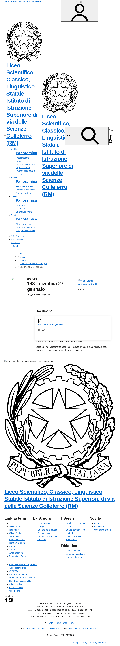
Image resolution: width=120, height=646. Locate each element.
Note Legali (14, 591)
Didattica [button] (15, 215)
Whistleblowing (16, 553)
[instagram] (110, 141)
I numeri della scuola (25, 171)
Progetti (14, 246)
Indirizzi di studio (73, 536)
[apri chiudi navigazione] (5, 135)
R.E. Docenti (17, 239)
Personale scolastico (25, 190)
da (79, 284)
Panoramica (26, 153)
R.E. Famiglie (17, 236)
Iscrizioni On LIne (17, 543)
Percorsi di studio (24, 193)
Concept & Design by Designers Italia (88, 642)
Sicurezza (15, 242)
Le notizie (20, 205)
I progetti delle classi (25, 230)
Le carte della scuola (25, 164)
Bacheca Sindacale (18, 574)
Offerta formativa (23, 224)
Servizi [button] (14, 177)
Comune (13, 549)
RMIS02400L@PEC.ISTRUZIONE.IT (44, 628)
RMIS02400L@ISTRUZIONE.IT (84, 628)
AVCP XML (14, 571)
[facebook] (110, 137)
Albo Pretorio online (18, 568)
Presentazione (22, 158)
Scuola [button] (14, 149)
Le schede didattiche (25, 227)
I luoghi (19, 161)
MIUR (12, 523)
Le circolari (21, 208)
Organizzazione (23, 167)
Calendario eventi (24, 212)
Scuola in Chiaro (17, 539)
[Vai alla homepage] (24, 41)
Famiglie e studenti (24, 186)
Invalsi (12, 546)
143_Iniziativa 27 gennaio (50, 324)
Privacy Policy (15, 584)
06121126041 (69, 623)
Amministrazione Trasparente (23, 564)
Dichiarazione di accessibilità (22, 578)
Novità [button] (14, 196)
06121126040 (55, 623)
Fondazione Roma (17, 556)
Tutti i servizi (71, 539)
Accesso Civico (16, 587)
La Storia (20, 174)
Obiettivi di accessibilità (20, 581)
